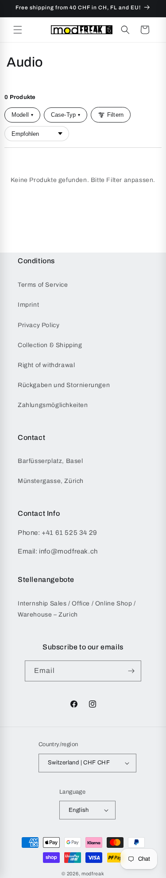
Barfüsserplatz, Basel (50, 461)
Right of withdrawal (46, 365)
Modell (22, 114)
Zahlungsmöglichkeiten (53, 405)
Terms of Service (43, 284)
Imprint (28, 304)
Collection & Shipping (50, 345)
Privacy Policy (38, 325)
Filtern (115, 114)
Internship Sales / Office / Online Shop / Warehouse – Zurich (77, 609)
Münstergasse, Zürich (51, 481)
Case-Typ (65, 114)
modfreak (92, 873)
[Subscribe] (131, 670)
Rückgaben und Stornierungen (64, 385)
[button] (17, 30)
